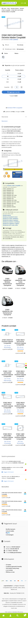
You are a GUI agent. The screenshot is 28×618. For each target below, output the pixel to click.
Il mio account (10, 615)
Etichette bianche (7, 215)
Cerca (17, 615)
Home (4, 8)
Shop (8, 8)
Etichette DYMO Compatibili (14, 108)
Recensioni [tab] (4, 121)
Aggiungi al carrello (14, 92)
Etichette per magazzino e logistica (11, 223)
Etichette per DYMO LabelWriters (10, 218)
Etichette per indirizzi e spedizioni (10, 220)
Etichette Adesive (15, 8)
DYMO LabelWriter (13, 39)
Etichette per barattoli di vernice (10, 217)
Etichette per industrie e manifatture (11, 222)
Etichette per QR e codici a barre (10, 225)
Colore (6, 53)
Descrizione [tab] (5, 117)
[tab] (14, 472)
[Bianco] (3, 57)
